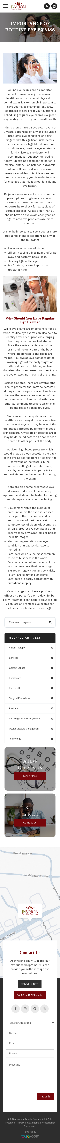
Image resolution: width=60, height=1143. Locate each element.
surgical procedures (19, 698)
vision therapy (17, 647)
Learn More (30, 776)
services (13, 658)
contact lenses (17, 668)
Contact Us (30, 822)
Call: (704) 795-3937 (30, 994)
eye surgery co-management (24, 718)
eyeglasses (15, 678)
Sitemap (36, 1122)
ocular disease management (24, 728)
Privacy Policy (24, 1122)
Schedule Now (29, 984)
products (13, 708)
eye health (15, 688)
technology (15, 739)
